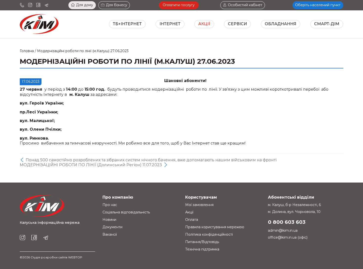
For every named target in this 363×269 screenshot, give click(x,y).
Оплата (191, 219)
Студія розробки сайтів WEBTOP (56, 257)
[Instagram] (30, 5)
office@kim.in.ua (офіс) (287, 237)
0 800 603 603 (286, 222)
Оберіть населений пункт (318, 5)
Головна (27, 51)
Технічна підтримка (202, 249)
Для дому (84, 5)
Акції (204, 23)
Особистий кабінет (245, 5)
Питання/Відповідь (202, 242)
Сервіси (237, 23)
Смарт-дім (326, 23)
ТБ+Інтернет (127, 23)
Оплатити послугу (179, 5)
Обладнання (280, 23)
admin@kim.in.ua (283, 230)
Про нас (109, 205)
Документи (112, 227)
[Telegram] (46, 5)
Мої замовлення (199, 205)
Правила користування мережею (214, 227)
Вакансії (109, 234)
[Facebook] (38, 5)
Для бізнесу (116, 5)
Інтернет (170, 23)
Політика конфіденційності (209, 234)
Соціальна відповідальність (126, 212)
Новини (109, 219)
